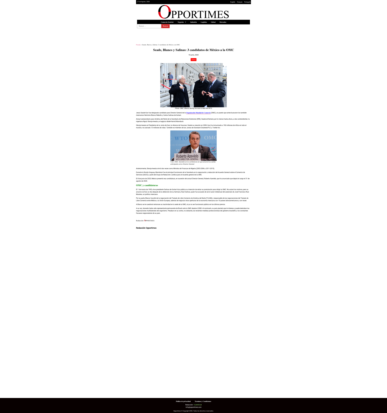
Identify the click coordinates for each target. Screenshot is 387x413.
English (232, 2)
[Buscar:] (149, 26)
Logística (204, 22)
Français (239, 2)
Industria (193, 22)
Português (247, 2)
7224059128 (198, 405)
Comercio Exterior (167, 22)
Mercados (223, 22)
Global (213, 22)
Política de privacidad (183, 401)
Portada (138, 45)
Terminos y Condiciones (203, 401)
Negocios (181, 22)
